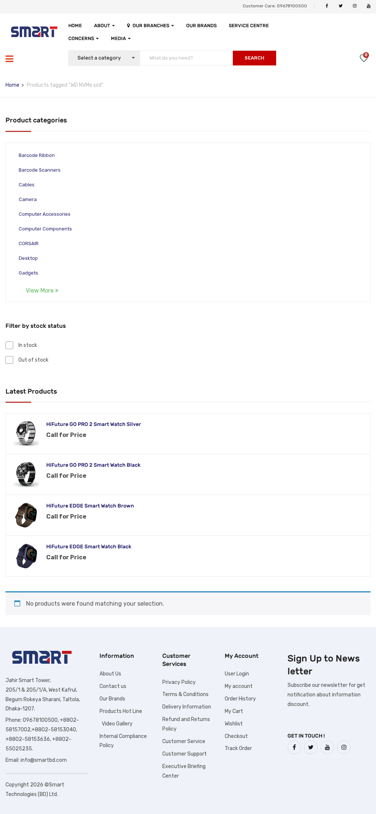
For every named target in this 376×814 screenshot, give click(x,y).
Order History (240, 699)
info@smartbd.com (44, 760)
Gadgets (28, 273)
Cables (27, 184)
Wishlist (234, 724)
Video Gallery (116, 724)
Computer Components (45, 229)
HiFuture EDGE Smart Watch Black (88, 547)
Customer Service (183, 741)
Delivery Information (186, 707)
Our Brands (201, 25)
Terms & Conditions (185, 694)
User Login (237, 674)
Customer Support (184, 754)
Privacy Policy (179, 682)
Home (75, 25)
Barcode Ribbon (37, 155)
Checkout (236, 736)
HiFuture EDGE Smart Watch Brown (90, 506)
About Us (110, 674)
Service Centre (249, 25)
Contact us (113, 686)
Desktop (28, 258)
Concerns (81, 38)
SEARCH (254, 58)
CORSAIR (29, 243)
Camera (28, 199)
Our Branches (151, 25)
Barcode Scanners (40, 170)
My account (239, 686)
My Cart (234, 711)
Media (119, 38)
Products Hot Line (121, 711)
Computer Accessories (44, 214)
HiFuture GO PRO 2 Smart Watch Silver (93, 424)
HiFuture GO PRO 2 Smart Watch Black (93, 465)
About (102, 25)
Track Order (238, 748)
